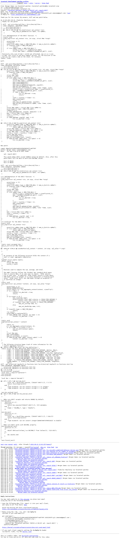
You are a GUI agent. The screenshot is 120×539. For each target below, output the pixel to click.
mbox (25, 505)
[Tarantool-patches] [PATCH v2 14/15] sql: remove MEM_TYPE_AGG (38, 488)
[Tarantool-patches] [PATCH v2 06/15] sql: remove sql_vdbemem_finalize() (41, 457)
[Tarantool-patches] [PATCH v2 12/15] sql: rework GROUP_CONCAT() (38, 478)
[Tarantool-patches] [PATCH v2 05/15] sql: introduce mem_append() (39, 454)
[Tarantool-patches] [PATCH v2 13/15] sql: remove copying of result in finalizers (45, 484)
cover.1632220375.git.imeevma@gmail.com (25, 14)
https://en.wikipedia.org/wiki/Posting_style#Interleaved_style (25, 509)
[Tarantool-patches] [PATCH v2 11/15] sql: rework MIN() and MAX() (39, 475)
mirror (37, 3)
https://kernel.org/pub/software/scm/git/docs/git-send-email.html (26, 527)
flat (31, 447)
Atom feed (45, 3)
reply (15, 444)
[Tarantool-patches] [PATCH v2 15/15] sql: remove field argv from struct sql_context (46, 489)
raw (69, 13)
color (31, 3)
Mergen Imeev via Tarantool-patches (29, 455)
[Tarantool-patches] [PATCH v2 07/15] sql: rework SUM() (35, 461)
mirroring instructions (30, 535)
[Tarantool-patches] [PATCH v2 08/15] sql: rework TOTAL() (36, 465)
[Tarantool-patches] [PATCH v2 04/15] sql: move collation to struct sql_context (44, 453)
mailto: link (27, 531)
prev (6, 444)
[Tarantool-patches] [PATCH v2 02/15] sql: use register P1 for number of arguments (45, 451)
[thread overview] (37, 11)
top (57, 447)
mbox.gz (43, 447)
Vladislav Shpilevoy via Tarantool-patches (31, 458)
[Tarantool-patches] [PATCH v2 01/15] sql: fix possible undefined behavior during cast (47, 450)
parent (10, 444)
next (2, 444)
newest (48, 444)
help (25, 3)
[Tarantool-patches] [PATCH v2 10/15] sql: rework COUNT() (36, 472)
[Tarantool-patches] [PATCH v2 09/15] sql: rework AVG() (28, 10)
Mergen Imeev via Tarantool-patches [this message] (33, 468)
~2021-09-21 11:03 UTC (38, 444)
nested (36, 447)
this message (24, 499)
